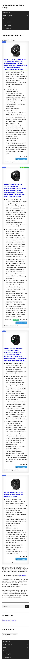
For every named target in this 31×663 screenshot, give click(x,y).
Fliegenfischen (7, 28)
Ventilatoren (6, 12)
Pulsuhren (22, 576)
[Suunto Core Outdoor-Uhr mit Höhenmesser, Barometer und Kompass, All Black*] (15, 484)
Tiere (4, 19)
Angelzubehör (7, 22)
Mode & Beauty (7, 15)
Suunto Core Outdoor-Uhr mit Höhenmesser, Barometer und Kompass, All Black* (13, 494)
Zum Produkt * (22, 159)
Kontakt (13, 620)
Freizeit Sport (7, 25)
